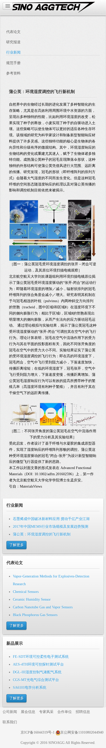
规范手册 (13, 63)
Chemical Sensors (26, 592)
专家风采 (46, 712)
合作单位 (64, 712)
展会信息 (28, 712)
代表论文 (13, 32)
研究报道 (13, 42)
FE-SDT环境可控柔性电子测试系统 (41, 657)
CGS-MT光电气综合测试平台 (36, 680)
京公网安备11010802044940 (81, 732)
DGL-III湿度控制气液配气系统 (37, 672)
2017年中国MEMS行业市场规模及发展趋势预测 (50, 527)
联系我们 (10, 722)
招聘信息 (83, 712)
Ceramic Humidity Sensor (32, 599)
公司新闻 (10, 712)
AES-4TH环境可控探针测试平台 (38, 664)
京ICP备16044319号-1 (38, 732)
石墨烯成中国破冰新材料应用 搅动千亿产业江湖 (51, 519)
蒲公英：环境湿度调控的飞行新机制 (41, 534)
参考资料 (13, 73)
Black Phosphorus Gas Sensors (35, 615)
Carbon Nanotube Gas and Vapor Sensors (43, 607)
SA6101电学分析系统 (29, 688)
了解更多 (16, 545)
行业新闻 (13, 52)
